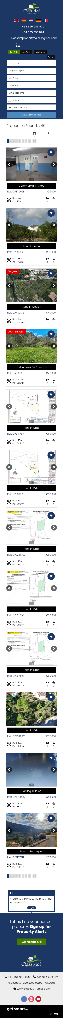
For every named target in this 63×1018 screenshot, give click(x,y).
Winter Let (40, 52)
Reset (50, 57)
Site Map (54, 1013)
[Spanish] (24, 20)
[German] (38, 20)
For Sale (14, 52)
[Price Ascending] (49, 130)
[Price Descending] (49, 136)
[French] (45, 20)
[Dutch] (31, 20)
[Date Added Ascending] (34, 130)
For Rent (26, 52)
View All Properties (31, 114)
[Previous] (9, 164)
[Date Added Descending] (34, 136)
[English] (17, 20)
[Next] (54, 164)
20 (34, 140)
